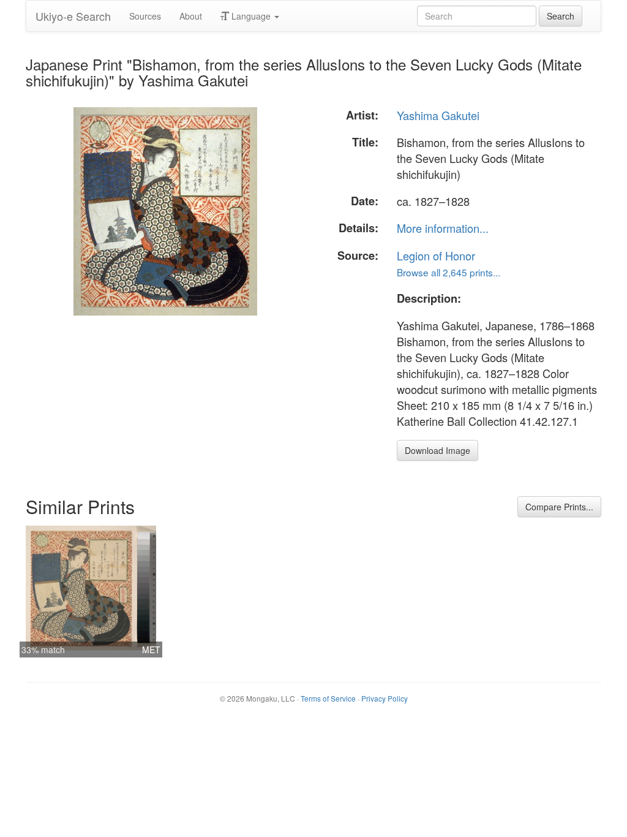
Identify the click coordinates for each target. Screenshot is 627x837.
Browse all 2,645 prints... (448, 272)
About (190, 16)
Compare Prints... (559, 507)
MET (151, 649)
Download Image (437, 450)
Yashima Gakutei (438, 115)
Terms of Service (328, 698)
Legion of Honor (436, 255)
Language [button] (251, 16)
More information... (443, 228)
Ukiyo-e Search (73, 16)
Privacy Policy (384, 698)
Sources (145, 16)
